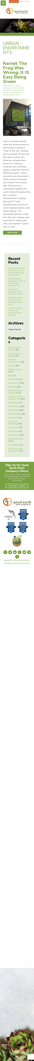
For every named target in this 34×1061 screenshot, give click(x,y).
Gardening (7, 90)
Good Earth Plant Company (15, 391)
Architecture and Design (15, 354)
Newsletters (13, 427)
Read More (12, 232)
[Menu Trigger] (3, 3)
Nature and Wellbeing (13, 92)
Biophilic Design (14, 369)
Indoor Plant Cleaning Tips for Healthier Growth (15, 291)
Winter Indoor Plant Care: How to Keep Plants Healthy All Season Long (16, 271)
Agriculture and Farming (14, 348)
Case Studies (13, 379)
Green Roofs (13, 402)
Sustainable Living (11, 94)
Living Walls (18, 90)
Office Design (13, 431)
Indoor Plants (13, 406)
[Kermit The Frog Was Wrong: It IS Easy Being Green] (17, 136)
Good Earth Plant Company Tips (15, 397)
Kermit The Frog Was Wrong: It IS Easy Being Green (16, 72)
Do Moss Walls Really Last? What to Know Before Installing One (17, 282)
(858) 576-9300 (24, 1)
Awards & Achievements (14, 361)
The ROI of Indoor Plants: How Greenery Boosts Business (15, 311)
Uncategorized (14, 445)
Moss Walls (13, 418)
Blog (10, 375)
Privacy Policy (25, 563)
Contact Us (14, 1)
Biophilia (11, 366)
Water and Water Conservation (15, 449)
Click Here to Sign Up (17, 486)
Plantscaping (13, 435)
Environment (19, 88)
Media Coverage (14, 414)
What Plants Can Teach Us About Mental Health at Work (15, 301)
